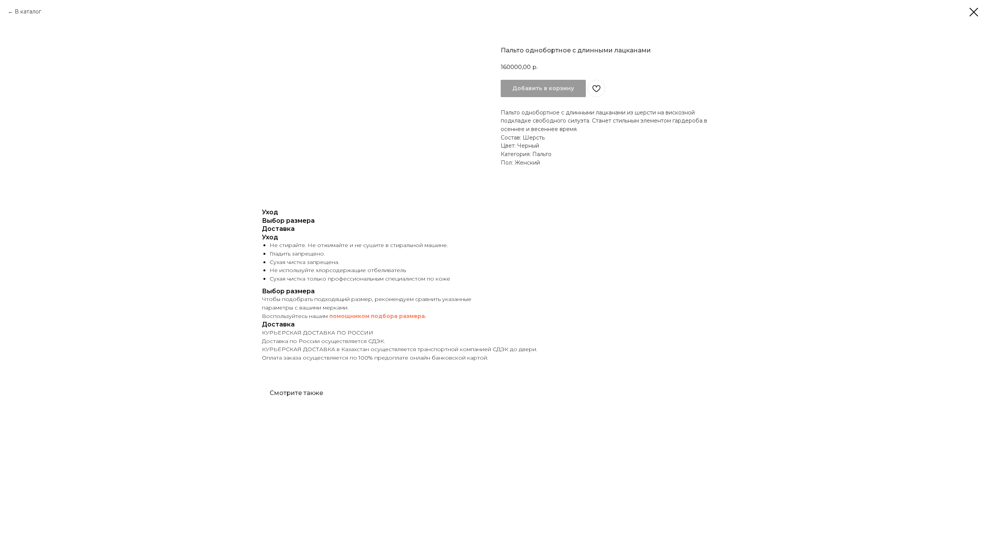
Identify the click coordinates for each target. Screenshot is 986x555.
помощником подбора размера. (377, 316)
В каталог (28, 11)
